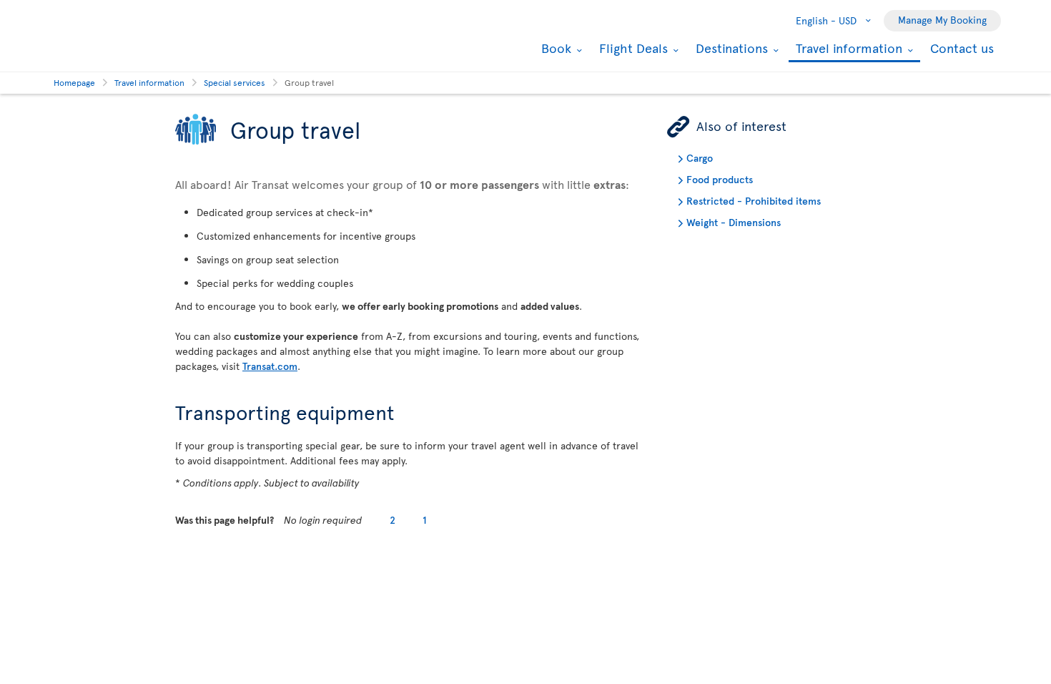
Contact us (962, 48)
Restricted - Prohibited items (753, 200)
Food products (719, 179)
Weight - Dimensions (733, 222)
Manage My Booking (942, 19)
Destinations (730, 48)
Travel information (847, 49)
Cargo (699, 158)
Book (554, 48)
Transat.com (269, 366)
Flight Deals (631, 48)
